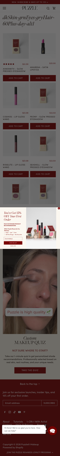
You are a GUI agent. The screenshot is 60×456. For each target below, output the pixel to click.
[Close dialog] (59, 208)
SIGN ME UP (13, 242)
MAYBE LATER (13, 245)
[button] (52, 430)
